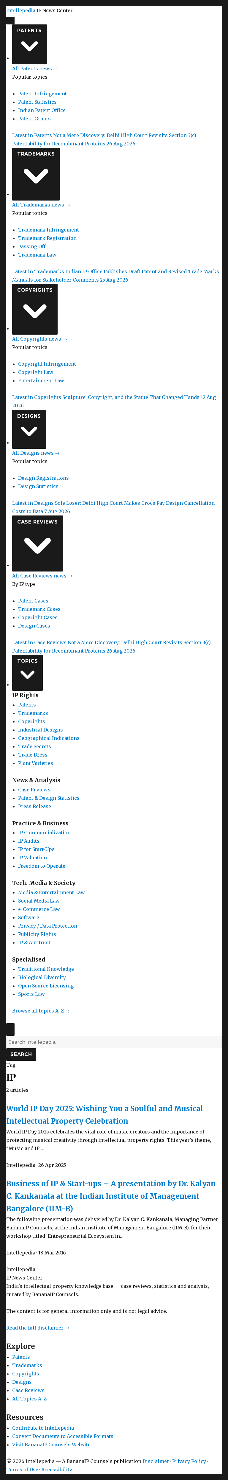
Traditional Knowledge (46, 969)
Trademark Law (37, 255)
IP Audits (28, 841)
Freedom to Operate (41, 866)
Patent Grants (34, 119)
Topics (27, 661)
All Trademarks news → (41, 205)
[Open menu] (10, 20)
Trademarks (36, 154)
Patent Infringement (42, 94)
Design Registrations (43, 478)
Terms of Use (22, 1470)
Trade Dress (33, 755)
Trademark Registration (47, 238)
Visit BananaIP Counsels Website (51, 1445)
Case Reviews (37, 522)
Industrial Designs (40, 730)
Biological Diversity (42, 977)
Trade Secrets (34, 746)
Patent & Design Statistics (49, 798)
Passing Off (31, 246)
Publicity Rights (37, 934)
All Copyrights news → (39, 339)
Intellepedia (20, 10)
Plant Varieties (35, 763)
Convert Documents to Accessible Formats (62, 1436)
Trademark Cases (39, 609)
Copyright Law (35, 372)
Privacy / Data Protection (47, 926)
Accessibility (56, 1470)
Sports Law (31, 994)
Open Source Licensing (46, 986)
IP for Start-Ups (36, 849)
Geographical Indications (49, 738)
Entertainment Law (41, 380)
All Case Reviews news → (42, 576)
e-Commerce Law (39, 909)
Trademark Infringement (48, 230)
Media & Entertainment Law (51, 892)
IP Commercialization (44, 832)
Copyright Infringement (47, 364)
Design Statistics (38, 486)
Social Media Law (39, 901)
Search (21, 1054)
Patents (29, 30)
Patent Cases (33, 601)
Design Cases (34, 626)
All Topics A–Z (29, 1399)
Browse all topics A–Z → (41, 1011)
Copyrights (35, 290)
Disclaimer (155, 1461)
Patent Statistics (37, 102)
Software (28, 917)
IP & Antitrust (34, 942)
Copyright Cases (38, 617)
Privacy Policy (189, 1461)
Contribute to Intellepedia (43, 1428)
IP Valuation (32, 858)
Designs (29, 416)
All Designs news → (36, 453)
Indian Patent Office (42, 110)
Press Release (34, 806)
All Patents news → (35, 69)
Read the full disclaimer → (37, 1328)
